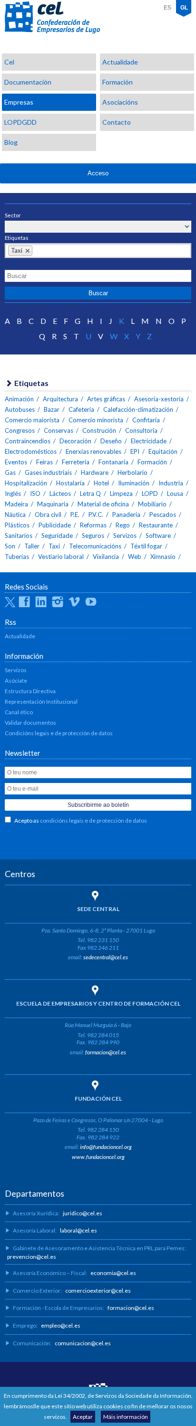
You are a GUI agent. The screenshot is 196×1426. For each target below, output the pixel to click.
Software (158, 535)
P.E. (74, 514)
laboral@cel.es (78, 1230)
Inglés (13, 493)
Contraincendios (27, 441)
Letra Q (90, 493)
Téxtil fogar (146, 546)
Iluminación (133, 483)
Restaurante (156, 525)
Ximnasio (163, 556)
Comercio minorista (96, 420)
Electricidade (149, 441)
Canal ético (19, 712)
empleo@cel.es (60, 1325)
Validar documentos (30, 722)
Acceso (98, 173)
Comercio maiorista (32, 420)
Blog (11, 142)
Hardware (94, 472)
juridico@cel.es (82, 1213)
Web (134, 556)
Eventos (16, 462)
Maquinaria (53, 504)
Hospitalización (26, 483)
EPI (134, 451)
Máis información (125, 1416)
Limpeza (121, 493)
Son (10, 546)
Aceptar (83, 1416)
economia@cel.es (113, 1272)
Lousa (175, 493)
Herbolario (132, 472)
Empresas (18, 102)
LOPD (150, 493)
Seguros (93, 535)
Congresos (20, 430)
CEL (52, 17)
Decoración (75, 441)
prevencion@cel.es (31, 1256)
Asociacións (120, 102)
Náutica (15, 514)
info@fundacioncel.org (106, 1146)
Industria (170, 483)
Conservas (58, 430)
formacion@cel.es (105, 1052)
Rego (123, 525)
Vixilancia (106, 556)
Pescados (162, 514)
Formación (117, 82)
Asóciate (16, 680)
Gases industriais (48, 472)
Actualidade (120, 62)
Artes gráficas (106, 399)
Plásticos (17, 525)
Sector (13, 215)
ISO (35, 493)
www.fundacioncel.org (98, 1156)
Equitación (162, 451)
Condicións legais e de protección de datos (59, 733)
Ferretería (75, 462)
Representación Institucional (41, 701)
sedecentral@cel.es (105, 957)
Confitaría (146, 420)
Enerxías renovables (93, 451)
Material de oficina (103, 504)
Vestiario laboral (61, 556)
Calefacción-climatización (138, 409)
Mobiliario (152, 504)
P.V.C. (95, 514)
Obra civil (48, 514)
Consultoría (141, 430)
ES (167, 7)
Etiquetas (17, 238)
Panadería (126, 514)
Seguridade (57, 535)
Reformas (93, 525)
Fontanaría (113, 462)
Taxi (54, 546)
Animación (19, 399)
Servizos (125, 535)
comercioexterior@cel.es (98, 1290)
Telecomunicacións (95, 546)
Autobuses (20, 409)
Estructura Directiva (30, 691)
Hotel (101, 483)
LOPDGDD (20, 122)
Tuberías (17, 556)
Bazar (51, 409)
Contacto (116, 122)
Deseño (111, 441)
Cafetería (81, 409)
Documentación (27, 82)
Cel (9, 62)
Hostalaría (70, 483)
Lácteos (60, 493)
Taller (31, 546)
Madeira (16, 504)
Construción (99, 430)
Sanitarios (18, 535)
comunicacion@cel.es (83, 1343)
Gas (10, 472)
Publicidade (55, 525)
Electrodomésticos (31, 451)
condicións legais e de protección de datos (93, 820)
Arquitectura (60, 399)
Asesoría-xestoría (159, 399)
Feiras (44, 462)
